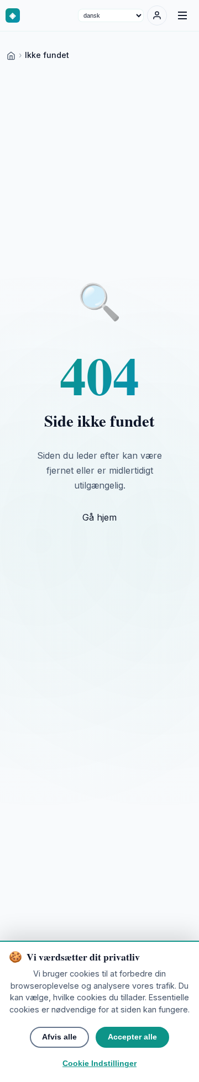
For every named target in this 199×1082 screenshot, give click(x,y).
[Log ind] (157, 15)
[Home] (11, 55)
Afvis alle (59, 1037)
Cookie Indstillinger (99, 1063)
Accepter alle (132, 1037)
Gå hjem (99, 517)
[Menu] (182, 15)
